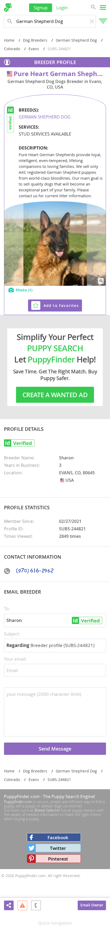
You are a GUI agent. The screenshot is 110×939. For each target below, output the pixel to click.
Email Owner (91, 905)
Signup (41, 8)
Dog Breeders (35, 40)
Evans (34, 48)
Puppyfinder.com (18, 801)
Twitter (58, 848)
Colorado (12, 48)
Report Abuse (22, 905)
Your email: (15, 659)
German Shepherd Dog (76, 40)
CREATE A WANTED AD (55, 394)
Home (9, 40)
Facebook (58, 837)
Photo (24, 290)
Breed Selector (47, 810)
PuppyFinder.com (22, 796)
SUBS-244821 (59, 779)
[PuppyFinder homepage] (8, 7)
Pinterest (58, 859)
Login (62, 8)
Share (9, 905)
